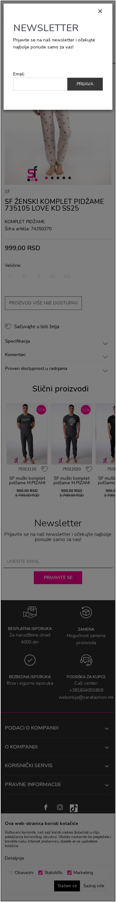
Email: (19, 74)
